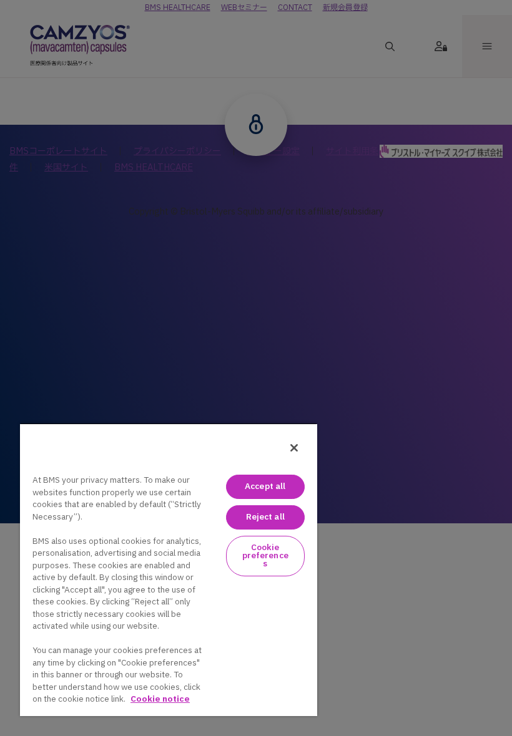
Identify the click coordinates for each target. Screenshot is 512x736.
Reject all (265, 517)
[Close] (294, 448)
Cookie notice (160, 699)
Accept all (265, 486)
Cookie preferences (265, 555)
